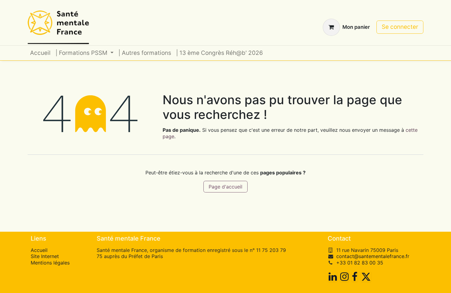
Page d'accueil (225, 187)
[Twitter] (366, 277)
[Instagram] (344, 277)
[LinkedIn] (333, 277)
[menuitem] (40, 53)
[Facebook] (354, 277)
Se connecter (400, 26)
